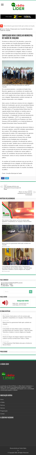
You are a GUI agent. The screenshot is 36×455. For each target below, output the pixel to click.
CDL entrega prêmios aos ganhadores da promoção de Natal (12, 187)
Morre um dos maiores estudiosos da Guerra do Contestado (25, 192)
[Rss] (18, 450)
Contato (2, 413)
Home (3, 29)
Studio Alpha (22, 448)
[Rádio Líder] (18, 6)
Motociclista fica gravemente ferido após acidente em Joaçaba (19, 26)
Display (8, 29)
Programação (3, 411)
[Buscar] (30, 291)
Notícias (2, 405)
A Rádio (2, 402)
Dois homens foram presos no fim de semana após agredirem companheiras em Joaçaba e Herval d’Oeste (16, 220)
